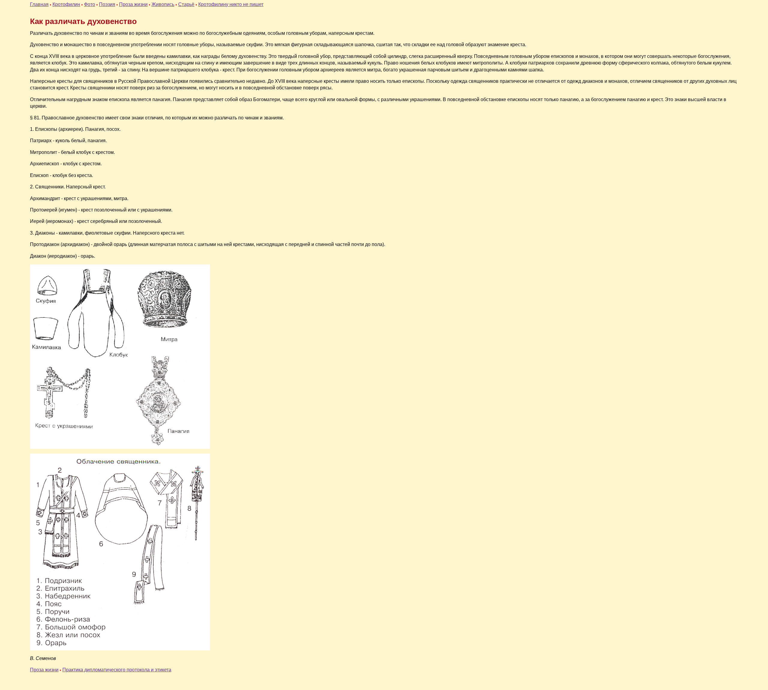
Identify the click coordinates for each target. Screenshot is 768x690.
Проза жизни (133, 4)
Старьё (186, 4)
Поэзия (107, 4)
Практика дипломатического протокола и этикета (116, 669)
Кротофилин (66, 4)
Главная (39, 4)
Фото (89, 4)
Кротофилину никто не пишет (230, 4)
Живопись (163, 4)
